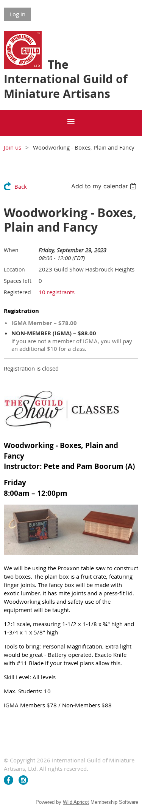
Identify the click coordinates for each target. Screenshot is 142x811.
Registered (17, 292)
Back (20, 186)
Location (14, 269)
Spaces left (17, 280)
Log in (17, 14)
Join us (12, 147)
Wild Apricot (76, 802)
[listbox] (104, 186)
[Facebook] (8, 780)
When (11, 250)
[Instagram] (23, 780)
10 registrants (57, 292)
